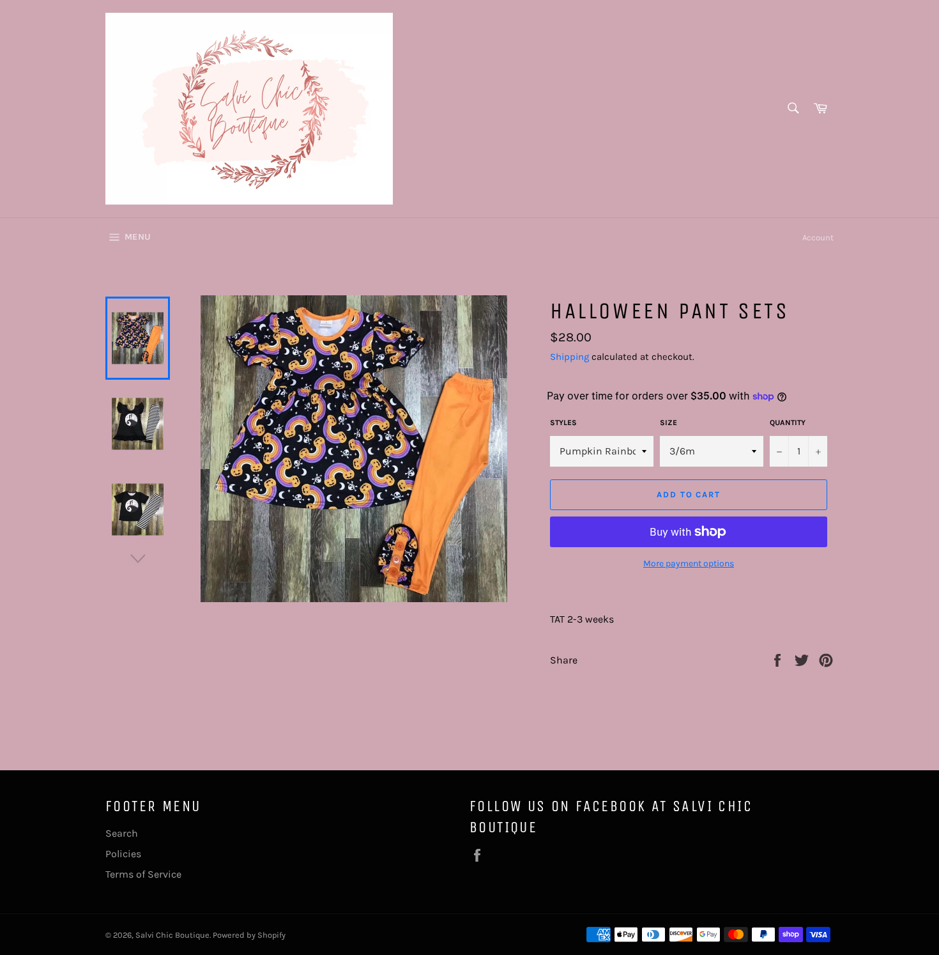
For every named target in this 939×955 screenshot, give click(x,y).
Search (121, 833)
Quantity (787, 422)
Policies (123, 854)
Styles (563, 422)
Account (818, 237)
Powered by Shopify (249, 935)
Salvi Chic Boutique (172, 935)
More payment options (688, 563)
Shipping (569, 356)
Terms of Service (143, 874)
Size (668, 422)
